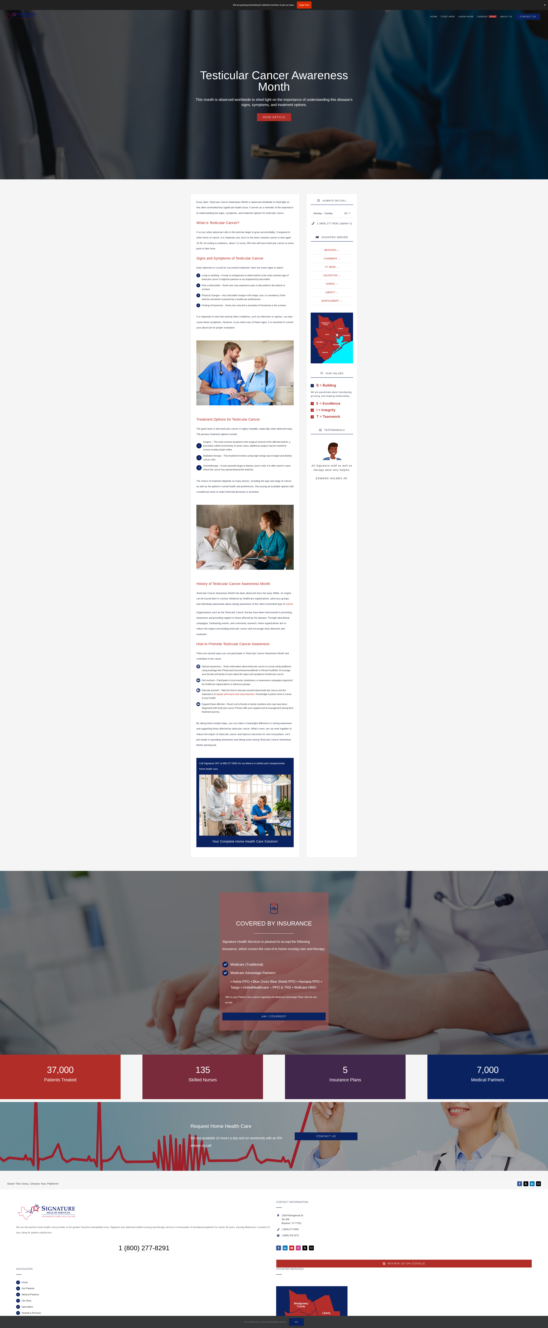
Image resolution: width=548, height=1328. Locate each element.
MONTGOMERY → (332, 300)
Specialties (27, 1307)
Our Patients (28, 1288)
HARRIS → (332, 283)
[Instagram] (298, 1248)
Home (25, 1282)
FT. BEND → (332, 267)
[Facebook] (278, 1248)
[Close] (545, 5)
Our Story (26, 1300)
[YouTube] (291, 1248)
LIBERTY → (331, 292)
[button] (332, 385)
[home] (48, 1203)
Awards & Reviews (31, 1313)
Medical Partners (30, 1294)
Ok (296, 1322)
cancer (289, 604)
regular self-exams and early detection (235, 694)
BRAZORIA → (332, 250)
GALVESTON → (332, 275)
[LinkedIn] (285, 1248)
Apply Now (304, 5)
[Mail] (311, 1248)
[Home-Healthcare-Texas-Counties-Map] (332, 313)
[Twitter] (304, 1248)
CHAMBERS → (332, 258)
